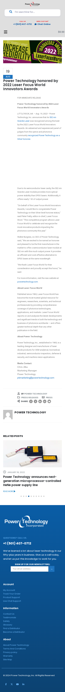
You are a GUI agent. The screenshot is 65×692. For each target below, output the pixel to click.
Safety (6, 621)
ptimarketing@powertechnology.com (35, 378)
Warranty (8, 655)
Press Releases (29, 397)
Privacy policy (10, 652)
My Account (9, 590)
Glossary (7, 624)
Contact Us (8, 613)
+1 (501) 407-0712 (22, 24)
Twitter (35, 401)
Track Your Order (12, 593)
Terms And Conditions (14, 648)
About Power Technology (16, 645)
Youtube (17, 684)
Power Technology (35, 393)
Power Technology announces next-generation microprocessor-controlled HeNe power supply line (32, 481)
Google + (44, 401)
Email (49, 401)
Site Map (7, 659)
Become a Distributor (14, 631)
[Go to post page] (32, 453)
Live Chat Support (12, 600)
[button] (21, 496)
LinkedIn (40, 401)
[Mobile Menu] (4, 32)
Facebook (31, 401)
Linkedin (23, 684)
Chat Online (43, 24)
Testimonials (9, 617)
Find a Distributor (11, 628)
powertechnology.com (27, 282)
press (49, 397)
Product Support (11, 597)
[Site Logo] (32, 4)
